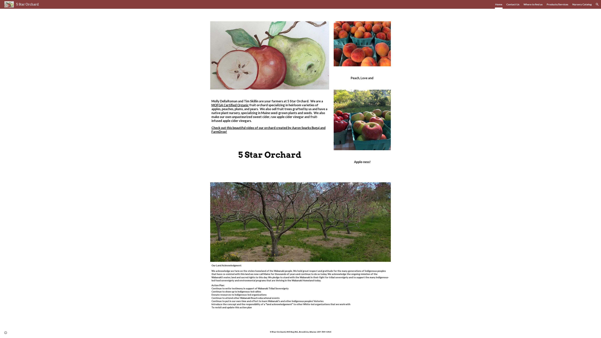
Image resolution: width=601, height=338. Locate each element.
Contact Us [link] (512, 4)
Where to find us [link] (533, 4)
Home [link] (498, 4)
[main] (269, 118)
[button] (597, 4)
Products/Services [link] (557, 4)
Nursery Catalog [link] (582, 4)
